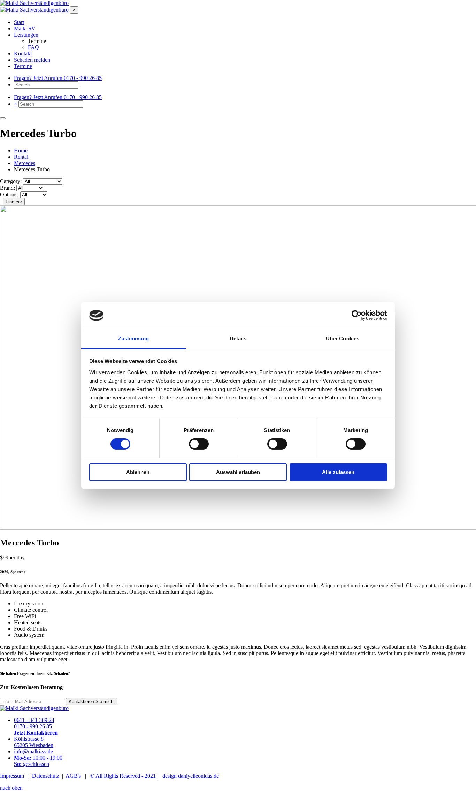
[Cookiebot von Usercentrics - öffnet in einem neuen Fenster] (356, 315)
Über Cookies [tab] (342, 338)
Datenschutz (45, 776)
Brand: (7, 188)
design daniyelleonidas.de (190, 776)
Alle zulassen (338, 472)
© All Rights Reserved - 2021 (123, 776)
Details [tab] (238, 338)
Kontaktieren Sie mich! (92, 701)
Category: (11, 181)
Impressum (12, 776)
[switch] (199, 444)
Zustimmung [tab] (133, 338)
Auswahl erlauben (238, 472)
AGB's (73, 776)
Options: (9, 194)
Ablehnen (137, 472)
